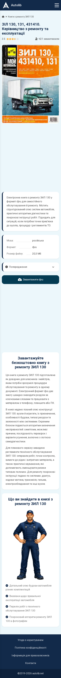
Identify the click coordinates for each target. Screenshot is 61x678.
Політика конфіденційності (30, 647)
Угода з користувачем (30, 640)
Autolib (16, 5)
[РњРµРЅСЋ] (56, 5)
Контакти (30, 663)
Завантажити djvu (33, 279)
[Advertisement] (30, 157)
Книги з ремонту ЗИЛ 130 (21, 16)
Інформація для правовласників (30, 655)
